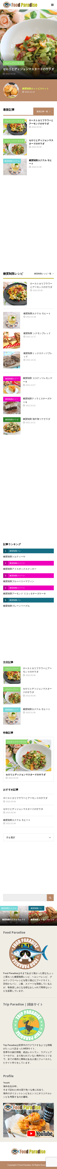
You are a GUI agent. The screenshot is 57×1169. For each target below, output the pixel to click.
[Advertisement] (28, 202)
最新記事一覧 (42, 111)
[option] (28, 44)
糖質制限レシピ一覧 (42, 274)
